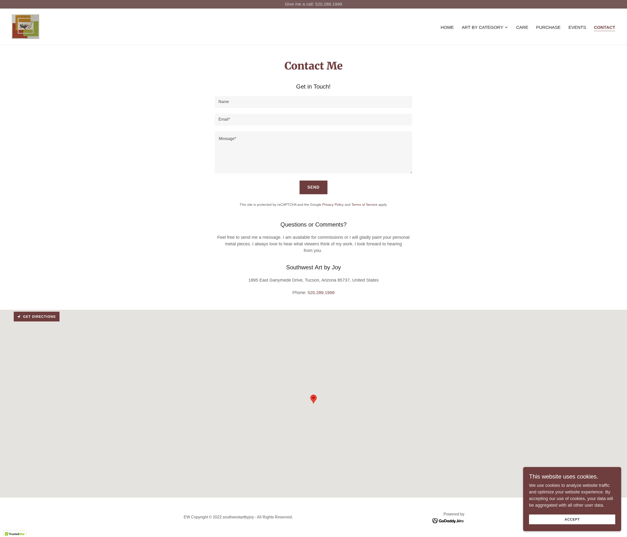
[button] (485, 27)
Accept (572, 519)
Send (313, 187)
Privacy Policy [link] (333, 204)
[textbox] (313, 102)
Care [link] (522, 27)
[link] (25, 26)
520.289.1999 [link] (321, 292)
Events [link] (577, 27)
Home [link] (447, 27)
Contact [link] (604, 27)
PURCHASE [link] (548, 27)
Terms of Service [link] (364, 204)
